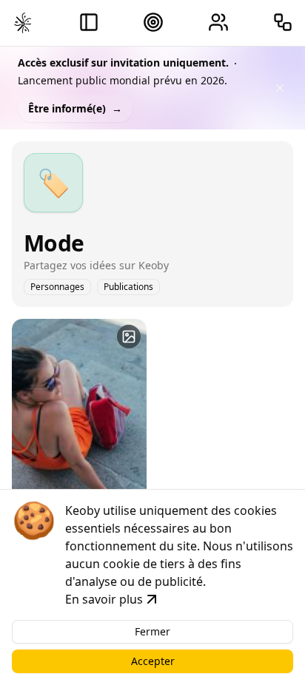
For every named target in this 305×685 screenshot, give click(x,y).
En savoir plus (104, 599)
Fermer (152, 631)
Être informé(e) (75, 108)
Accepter (153, 661)
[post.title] (129, 336)
